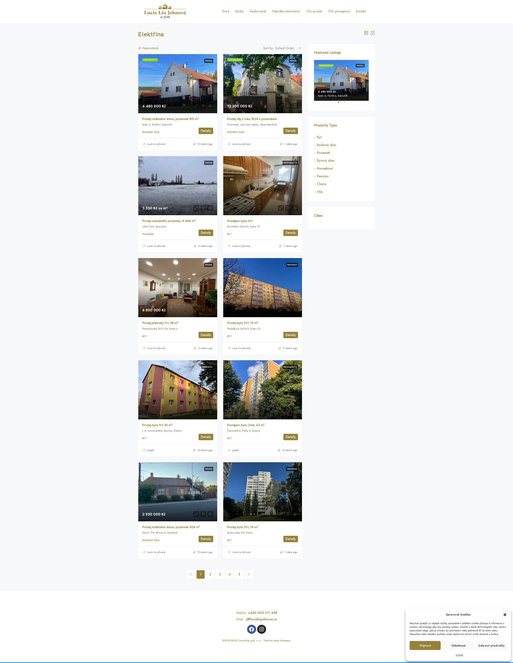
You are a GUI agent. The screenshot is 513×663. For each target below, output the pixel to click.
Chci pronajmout (339, 11)
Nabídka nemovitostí (286, 11)
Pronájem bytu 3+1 (239, 221)
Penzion (323, 176)
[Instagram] (261, 629)
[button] (505, 615)
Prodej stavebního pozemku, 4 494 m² (169, 221)
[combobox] (288, 48)
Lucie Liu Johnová (156, 144)
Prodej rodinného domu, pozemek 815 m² (170, 119)
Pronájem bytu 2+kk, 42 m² (246, 425)
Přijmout (425, 645)
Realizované (258, 11)
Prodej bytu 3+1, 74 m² (242, 527)
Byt (319, 137)
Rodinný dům (326, 145)
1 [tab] (340, 104)
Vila (320, 192)
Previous (320, 80)
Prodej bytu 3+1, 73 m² (242, 323)
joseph (150, 450)
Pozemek (323, 152)
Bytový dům (325, 160)
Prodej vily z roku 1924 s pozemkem (252, 119)
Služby (239, 11)
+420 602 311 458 (262, 613)
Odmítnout (458, 645)
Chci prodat (314, 11)
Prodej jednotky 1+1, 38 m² (160, 323)
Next (363, 80)
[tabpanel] (341, 80)
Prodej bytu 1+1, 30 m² (157, 425)
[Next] (249, 574)
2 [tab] (346, 104)
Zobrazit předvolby (491, 645)
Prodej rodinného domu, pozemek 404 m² (171, 527)
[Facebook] (251, 629)
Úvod (225, 11)
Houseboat (325, 168)
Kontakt (459, 655)
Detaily (206, 130)
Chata (321, 184)
